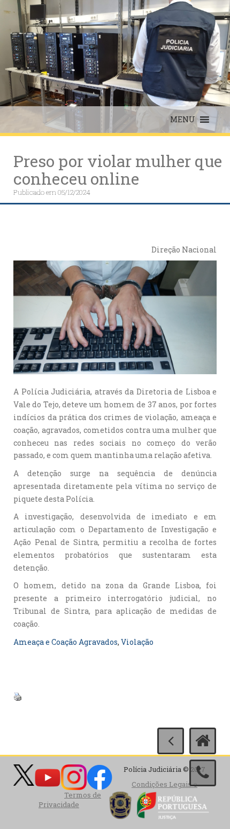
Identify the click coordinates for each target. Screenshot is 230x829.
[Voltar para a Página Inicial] (202, 741)
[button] (182, 119)
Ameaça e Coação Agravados (65, 642)
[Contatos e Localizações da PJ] (202, 773)
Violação (137, 642)
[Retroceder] (170, 741)
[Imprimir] (17, 696)
